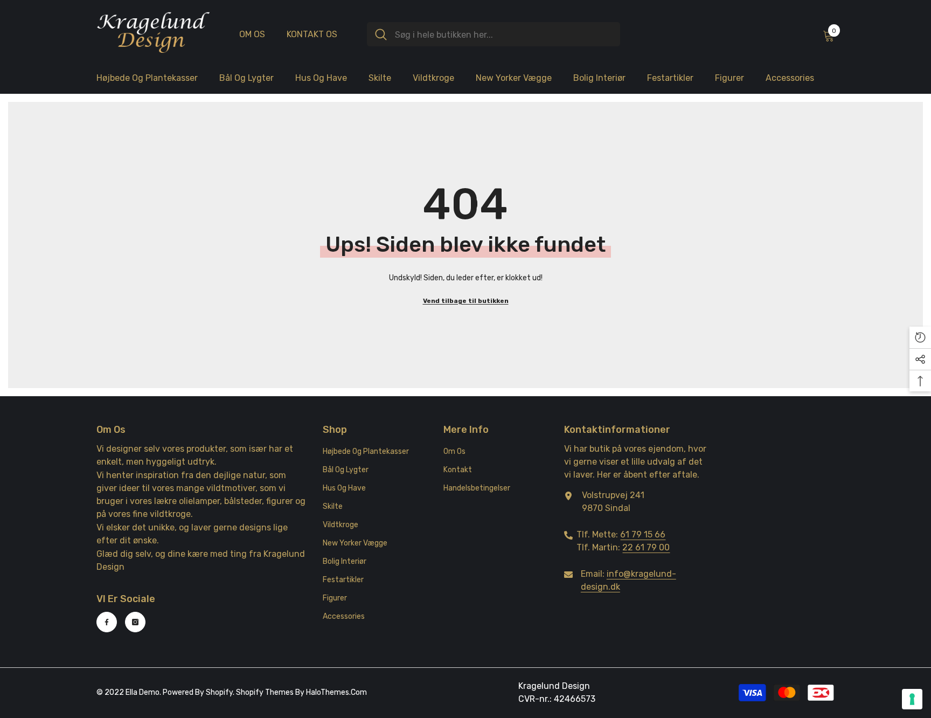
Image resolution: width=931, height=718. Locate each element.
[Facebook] (106, 622)
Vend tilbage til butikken (466, 301)
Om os (252, 34)
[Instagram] (135, 622)
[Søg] (493, 34)
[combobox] (503, 34)
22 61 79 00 (646, 547)
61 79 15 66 (642, 534)
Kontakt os (312, 34)
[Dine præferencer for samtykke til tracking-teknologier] (912, 699)
